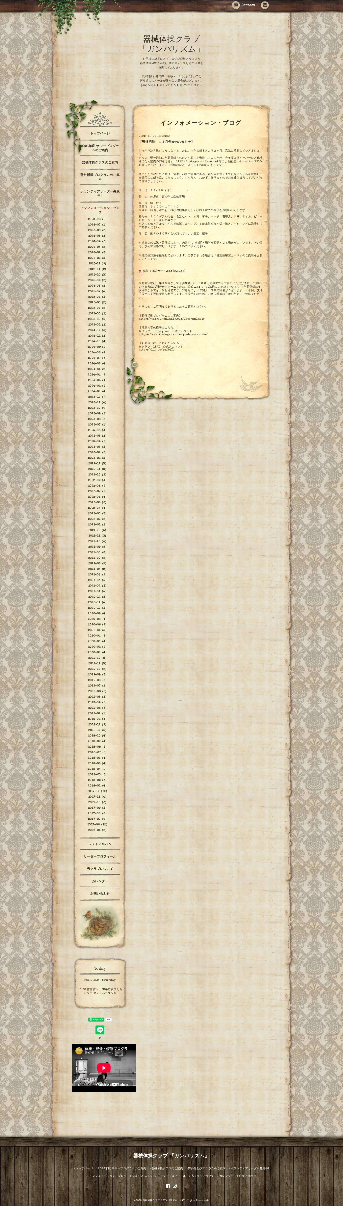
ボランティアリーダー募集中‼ (100, 194)
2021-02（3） (98, 586)
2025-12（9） (98, 263)
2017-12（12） (98, 791)
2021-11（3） (98, 536)
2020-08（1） (98, 619)
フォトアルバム (100, 844)
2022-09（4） (98, 480)
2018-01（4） (98, 785)
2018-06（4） (98, 758)
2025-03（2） (98, 313)
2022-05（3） (98, 502)
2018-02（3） (98, 780)
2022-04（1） (98, 508)
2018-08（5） (98, 747)
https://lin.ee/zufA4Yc (156, 350)
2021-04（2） (98, 574)
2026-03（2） (98, 247)
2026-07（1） (98, 225)
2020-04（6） (98, 636)
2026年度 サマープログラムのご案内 (100, 148)
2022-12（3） (98, 463)
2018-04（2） (98, 769)
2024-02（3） (98, 386)
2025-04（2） (98, 308)
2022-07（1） (98, 491)
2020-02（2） (98, 647)
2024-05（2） (98, 369)
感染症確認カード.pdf (157, 271)
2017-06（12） (98, 824)
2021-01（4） (98, 591)
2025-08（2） (98, 286)
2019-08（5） (98, 680)
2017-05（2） (98, 830)
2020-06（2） (98, 624)
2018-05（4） (98, 763)
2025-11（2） (98, 269)
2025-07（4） (98, 291)
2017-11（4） (98, 797)
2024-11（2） (98, 336)
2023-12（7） (98, 397)
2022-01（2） (98, 524)
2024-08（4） (98, 352)
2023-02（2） (98, 452)
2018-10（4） (98, 736)
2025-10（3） (98, 275)
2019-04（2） (98, 702)
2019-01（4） (98, 719)
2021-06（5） (98, 563)
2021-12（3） (98, 530)
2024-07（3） (98, 358)
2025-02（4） (98, 319)
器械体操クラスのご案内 (100, 162)
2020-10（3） (98, 608)
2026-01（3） (98, 258)
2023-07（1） (98, 424)
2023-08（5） (98, 419)
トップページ (100, 133)
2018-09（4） (98, 741)
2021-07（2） (98, 558)
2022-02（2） (98, 519)
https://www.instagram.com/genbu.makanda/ (173, 334)
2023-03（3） (98, 447)
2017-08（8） (98, 813)
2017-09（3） (98, 808)
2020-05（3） (98, 630)
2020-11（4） (98, 602)
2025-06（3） (98, 297)
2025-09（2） (98, 280)
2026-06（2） (98, 230)
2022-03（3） (98, 513)
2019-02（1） (98, 713)
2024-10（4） (98, 341)
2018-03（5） (98, 774)
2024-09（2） (98, 347)
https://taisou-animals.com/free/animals (172, 319)
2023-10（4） (98, 408)
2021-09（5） (98, 547)
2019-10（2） (98, 669)
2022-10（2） (98, 474)
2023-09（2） (98, 413)
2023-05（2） (98, 436)
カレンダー (100, 881)
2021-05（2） (98, 569)
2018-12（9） (98, 724)
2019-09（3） (98, 674)
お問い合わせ (100, 894)
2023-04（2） (98, 441)
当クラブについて (100, 869)
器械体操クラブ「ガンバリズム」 (161, 1200)
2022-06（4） (98, 497)
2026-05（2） (98, 236)
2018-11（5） (98, 730)
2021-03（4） (98, 580)
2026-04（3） (98, 241)
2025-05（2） (98, 302)
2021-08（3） (98, 552)
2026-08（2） (98, 219)
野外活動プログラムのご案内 (100, 177)
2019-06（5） (98, 691)
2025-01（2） (98, 325)
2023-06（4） (98, 430)
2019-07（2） (98, 686)
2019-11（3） (98, 663)
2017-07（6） (98, 819)
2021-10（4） (98, 541)
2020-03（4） (98, 641)
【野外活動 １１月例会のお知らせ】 (167, 142)
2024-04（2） (98, 375)
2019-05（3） (98, 697)
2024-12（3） (98, 330)
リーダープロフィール (100, 856)
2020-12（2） (98, 597)
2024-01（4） (98, 391)
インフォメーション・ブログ (100, 210)
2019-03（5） (98, 708)
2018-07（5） (98, 752)
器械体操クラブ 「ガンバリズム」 (171, 1156)
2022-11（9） (98, 469)
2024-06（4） (98, 363)
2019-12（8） (98, 658)
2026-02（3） (98, 252)
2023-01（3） (98, 458)
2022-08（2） (98, 486)
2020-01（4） (98, 652)
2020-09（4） (98, 613)
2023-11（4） (98, 402)
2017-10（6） (98, 802)
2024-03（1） (98, 380)
